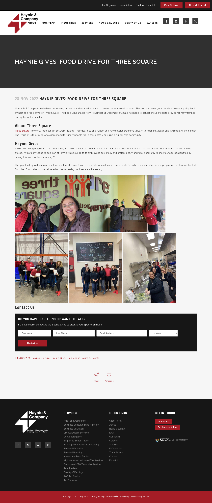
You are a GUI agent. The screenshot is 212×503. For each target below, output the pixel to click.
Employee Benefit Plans (76, 440)
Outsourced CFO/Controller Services (83, 464)
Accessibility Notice (140, 496)
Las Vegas (74, 358)
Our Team (114, 436)
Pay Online (171, 5)
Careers (113, 440)
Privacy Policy (123, 496)
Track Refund (126, 5)
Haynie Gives (59, 358)
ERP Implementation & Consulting (81, 444)
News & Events (90, 358)
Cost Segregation (73, 436)
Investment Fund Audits (76, 456)
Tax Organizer (109, 5)
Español (150, 5)
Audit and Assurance (75, 420)
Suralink (140, 5)
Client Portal (197, 5)
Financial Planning (73, 452)
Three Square (22, 130)
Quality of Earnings (73, 472)
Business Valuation (74, 428)
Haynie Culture (41, 358)
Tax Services (70, 480)
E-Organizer (115, 448)
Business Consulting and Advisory (81, 424)
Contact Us (32, 343)
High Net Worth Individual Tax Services (83, 460)
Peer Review (70, 468)
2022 (27, 358)
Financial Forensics (73, 448)
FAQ (111, 432)
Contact (113, 456)
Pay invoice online (167, 427)
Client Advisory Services (76, 432)
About (112, 424)
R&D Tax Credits (72, 476)
